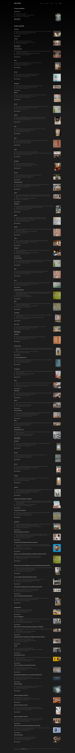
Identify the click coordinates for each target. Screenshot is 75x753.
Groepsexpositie (17, 607)
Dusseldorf (16, 334)
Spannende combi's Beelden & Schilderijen (23, 498)
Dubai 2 (15, 115)
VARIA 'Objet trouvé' (18, 182)
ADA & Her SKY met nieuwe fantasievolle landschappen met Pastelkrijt (28, 626)
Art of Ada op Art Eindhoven (20, 510)
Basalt (15, 215)
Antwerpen (16, 29)
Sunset (15, 646)
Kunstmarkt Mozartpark (19, 289)
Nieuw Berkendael (18, 48)
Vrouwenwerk (17, 369)
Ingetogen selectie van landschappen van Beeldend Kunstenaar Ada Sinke (29, 636)
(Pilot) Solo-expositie (18, 734)
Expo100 (16, 487)
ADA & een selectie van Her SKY (21, 705)
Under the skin (17, 11)
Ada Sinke (17, 3)
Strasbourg (16, 441)
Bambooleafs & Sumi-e (19, 429)
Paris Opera (16, 390)
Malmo (15, 400)
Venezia (16, 172)
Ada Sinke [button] (41, 3)
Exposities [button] (46, 3)
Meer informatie (17, 18)
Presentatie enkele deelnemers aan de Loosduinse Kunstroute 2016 (28, 586)
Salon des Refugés (18, 683)
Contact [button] (56, 3)
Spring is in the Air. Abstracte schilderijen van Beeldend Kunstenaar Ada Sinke (30, 554)
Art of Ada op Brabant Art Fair (20, 357)
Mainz (15, 60)
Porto (15, 280)
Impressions (16, 521)
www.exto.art (23, 748)
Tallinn (15, 238)
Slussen (16, 452)
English (60, 3)
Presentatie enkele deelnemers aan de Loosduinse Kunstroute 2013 (28, 674)
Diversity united (17, 346)
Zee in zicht (16, 324)
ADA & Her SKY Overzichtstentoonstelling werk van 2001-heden (27, 725)
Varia (15, 301)
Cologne (16, 38)
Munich (15, 104)
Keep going (16, 203)
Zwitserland (16, 83)
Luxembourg (16, 312)
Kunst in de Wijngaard (18, 616)
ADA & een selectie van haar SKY (21, 695)
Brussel (15, 72)
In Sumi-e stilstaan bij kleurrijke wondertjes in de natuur (25, 577)
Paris (15, 126)
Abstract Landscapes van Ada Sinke (21, 532)
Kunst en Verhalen (18, 410)
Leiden (15, 192)
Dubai (15, 149)
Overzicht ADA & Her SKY (19, 655)
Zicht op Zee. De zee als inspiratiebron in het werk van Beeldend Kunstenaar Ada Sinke (32, 565)
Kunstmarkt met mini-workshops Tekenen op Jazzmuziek (25, 542)
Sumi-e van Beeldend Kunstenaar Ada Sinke (23, 596)
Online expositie (17, 19)
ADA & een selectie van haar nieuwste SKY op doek (24, 665)
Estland (15, 92)
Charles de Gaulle (18, 258)
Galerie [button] (51, 3)
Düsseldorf (16, 161)
